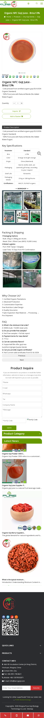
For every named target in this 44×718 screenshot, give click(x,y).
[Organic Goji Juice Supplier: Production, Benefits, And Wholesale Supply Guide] (14, 480)
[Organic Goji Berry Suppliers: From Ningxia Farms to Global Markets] (22, 527)
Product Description (11, 127)
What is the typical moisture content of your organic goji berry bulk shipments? (13, 577)
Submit (9, 428)
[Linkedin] (8, 617)
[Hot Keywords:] (36, 3)
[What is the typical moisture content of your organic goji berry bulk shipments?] (22, 574)
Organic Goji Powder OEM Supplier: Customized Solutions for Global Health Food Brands (13, 451)
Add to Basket (15, 116)
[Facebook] (3, 617)
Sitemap (30, 709)
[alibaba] (16, 617)
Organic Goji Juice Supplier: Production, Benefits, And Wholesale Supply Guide (13, 483)
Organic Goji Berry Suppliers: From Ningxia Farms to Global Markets (13, 530)
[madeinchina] (12, 617)
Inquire (15, 111)
